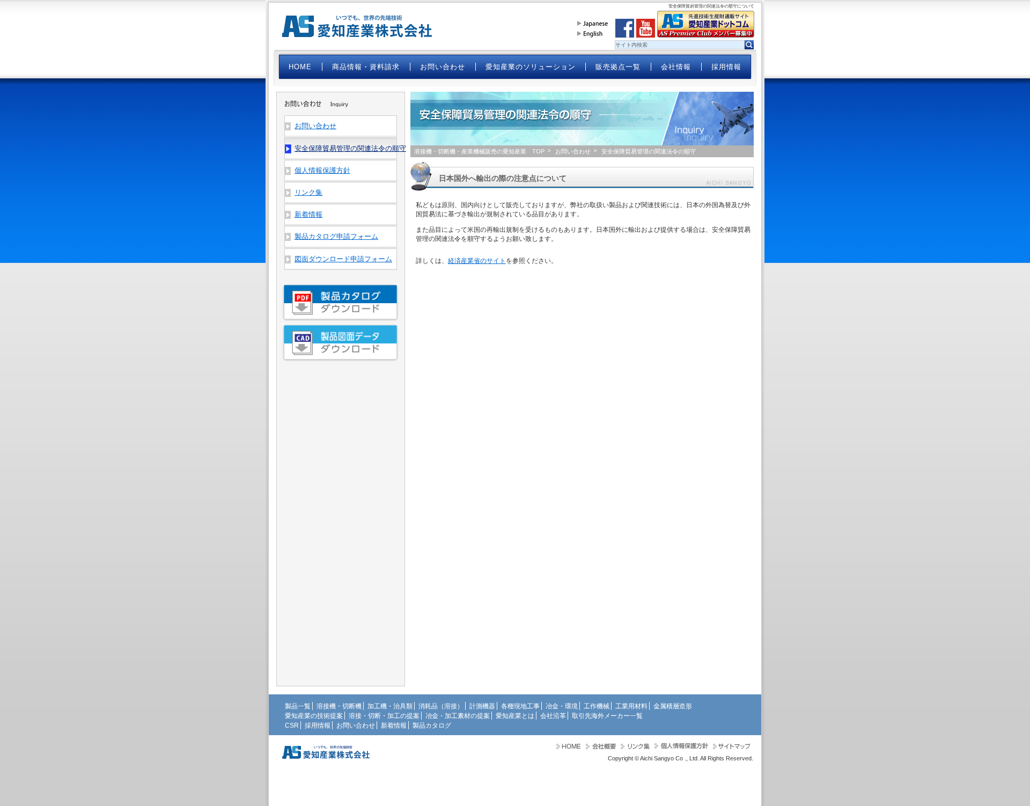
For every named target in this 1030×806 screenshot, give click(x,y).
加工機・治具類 (390, 706)
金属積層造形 (672, 706)
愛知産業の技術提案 (314, 716)
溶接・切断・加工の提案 (384, 716)
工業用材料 (631, 706)
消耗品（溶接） (441, 706)
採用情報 (726, 67)
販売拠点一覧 (618, 67)
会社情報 (676, 67)
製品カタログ (432, 725)
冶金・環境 (562, 706)
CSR (292, 725)
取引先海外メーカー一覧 (607, 716)
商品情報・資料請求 (366, 67)
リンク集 (308, 192)
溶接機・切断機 (339, 706)
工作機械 (596, 706)
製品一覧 (298, 706)
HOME (300, 67)
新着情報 (308, 214)
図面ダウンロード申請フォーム (343, 259)
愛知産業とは (515, 716)
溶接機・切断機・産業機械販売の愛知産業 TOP (479, 151)
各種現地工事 (520, 706)
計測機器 (482, 706)
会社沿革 (553, 716)
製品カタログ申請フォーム (336, 236)
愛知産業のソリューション (530, 67)
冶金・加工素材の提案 (457, 716)
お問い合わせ (442, 67)
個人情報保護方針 (322, 170)
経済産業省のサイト (477, 261)
